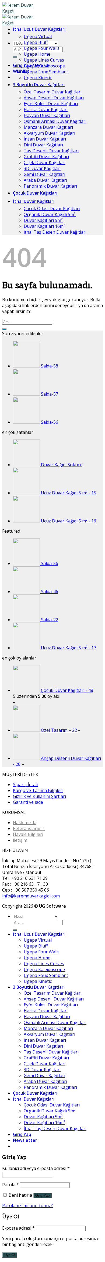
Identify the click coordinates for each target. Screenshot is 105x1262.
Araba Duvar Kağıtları (45, 180)
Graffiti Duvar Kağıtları (46, 157)
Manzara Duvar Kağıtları (48, 127)
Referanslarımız (29, 828)
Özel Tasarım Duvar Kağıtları (53, 92)
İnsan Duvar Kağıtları (45, 139)
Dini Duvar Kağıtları (43, 145)
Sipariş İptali (25, 784)
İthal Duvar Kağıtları (33, 201)
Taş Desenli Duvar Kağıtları (51, 151)
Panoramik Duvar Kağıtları (50, 186)
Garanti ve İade (28, 802)
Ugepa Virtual (38, 36)
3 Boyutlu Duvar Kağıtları (39, 85)
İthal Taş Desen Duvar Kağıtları (55, 232)
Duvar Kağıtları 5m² (43, 220)
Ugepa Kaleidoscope (44, 66)
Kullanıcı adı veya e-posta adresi (36, 1168)
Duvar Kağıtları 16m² (44, 226)
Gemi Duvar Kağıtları (44, 174)
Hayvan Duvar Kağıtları (47, 115)
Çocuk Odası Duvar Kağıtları (52, 208)
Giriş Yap (42, 1195)
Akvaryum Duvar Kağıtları (49, 133)
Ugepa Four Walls (42, 48)
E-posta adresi (18, 1228)
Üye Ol (9, 1255)
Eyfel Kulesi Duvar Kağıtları (51, 104)
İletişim (20, 840)
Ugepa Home (37, 54)
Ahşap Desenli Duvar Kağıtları (54, 98)
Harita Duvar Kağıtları (46, 109)
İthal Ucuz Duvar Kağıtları (39, 29)
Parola (10, 1185)
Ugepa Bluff (36, 42)
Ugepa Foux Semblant (46, 72)
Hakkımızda (24, 822)
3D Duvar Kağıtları (42, 168)
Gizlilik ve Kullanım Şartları (39, 796)
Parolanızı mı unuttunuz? (27, 1205)
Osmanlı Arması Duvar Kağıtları (55, 121)
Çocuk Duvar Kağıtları (35, 193)
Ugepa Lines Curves (44, 60)
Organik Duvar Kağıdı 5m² (50, 214)
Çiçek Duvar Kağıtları (44, 162)
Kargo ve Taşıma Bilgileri (38, 790)
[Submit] (15, 57)
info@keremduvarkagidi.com (31, 896)
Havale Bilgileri (28, 834)
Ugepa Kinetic (38, 78)
